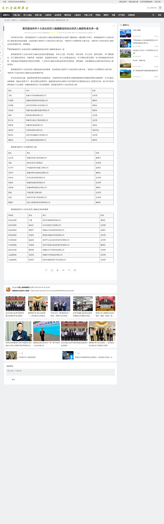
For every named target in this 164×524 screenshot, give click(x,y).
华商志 (98, 15)
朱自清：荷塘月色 (139, 60)
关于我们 (121, 15)
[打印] (70, 33)
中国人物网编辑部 (23, 287)
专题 (113, 15)
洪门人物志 (27, 15)
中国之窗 (157, 2)
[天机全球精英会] (15, 8)
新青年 (106, 15)
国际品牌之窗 (133, 2)
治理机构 (131, 15)
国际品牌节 (123, 2)
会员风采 (58, 15)
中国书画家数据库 (146, 2)
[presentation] (102, 300)
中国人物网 (137, 30)
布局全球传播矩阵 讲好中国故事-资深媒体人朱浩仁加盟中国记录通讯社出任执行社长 (19, 345)
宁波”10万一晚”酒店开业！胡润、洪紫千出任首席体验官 (60, 315)
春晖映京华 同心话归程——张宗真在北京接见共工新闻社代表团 (37, 315)
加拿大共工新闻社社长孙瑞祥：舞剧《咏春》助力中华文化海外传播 (105, 315)
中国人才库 (88, 15)
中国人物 (16, 15)
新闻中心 (6, 15)
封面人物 (38, 15)
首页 (8, 20)
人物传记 (77, 15)
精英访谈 (67, 15)
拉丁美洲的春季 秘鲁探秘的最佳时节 (145, 70)
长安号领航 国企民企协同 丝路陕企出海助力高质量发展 (82, 315)
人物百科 (48, 15)
